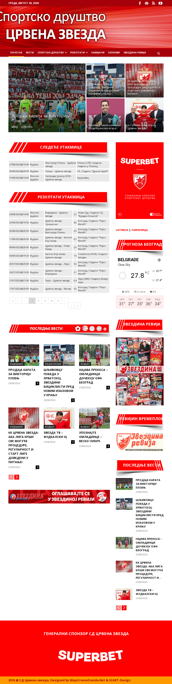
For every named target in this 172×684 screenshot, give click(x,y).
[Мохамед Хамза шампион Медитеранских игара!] (105, 115)
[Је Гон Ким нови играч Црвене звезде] (144, 115)
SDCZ (15, 126)
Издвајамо (16, 363)
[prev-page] (11, 477)
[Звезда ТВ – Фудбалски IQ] (59, 418)
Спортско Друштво (51, 52)
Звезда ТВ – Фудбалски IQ (55, 435)
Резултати (77, 52)
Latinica (122, 230)
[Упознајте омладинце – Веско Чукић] (94, 418)
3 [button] (45, 300)
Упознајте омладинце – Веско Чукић (90, 437)
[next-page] (16, 477)
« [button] (12, 300)
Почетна (16, 52)
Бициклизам (53, 363)
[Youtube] (160, 3)
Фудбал (85, 363)
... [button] (25, 300)
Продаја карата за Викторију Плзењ (21, 374)
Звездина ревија (135, 52)
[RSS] (153, 3)
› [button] (71, 305)
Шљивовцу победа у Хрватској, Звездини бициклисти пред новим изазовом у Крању (59, 382)
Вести (30, 52)
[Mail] (146, 3)
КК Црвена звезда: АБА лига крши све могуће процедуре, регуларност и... (149, 570)
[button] (159, 54)
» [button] (77, 305)
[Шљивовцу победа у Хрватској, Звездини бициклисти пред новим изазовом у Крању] (105, 80)
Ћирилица (139, 230)
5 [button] (58, 300)
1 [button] (32, 300)
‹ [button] (18, 300)
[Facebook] (140, 3)
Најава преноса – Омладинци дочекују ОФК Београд (93, 376)
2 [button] (38, 300)
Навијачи (97, 52)
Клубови (114, 52)
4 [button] (51, 300)
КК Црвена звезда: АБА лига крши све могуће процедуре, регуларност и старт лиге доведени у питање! (23, 447)
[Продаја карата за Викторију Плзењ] (47, 97)
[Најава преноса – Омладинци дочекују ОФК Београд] (94, 355)
